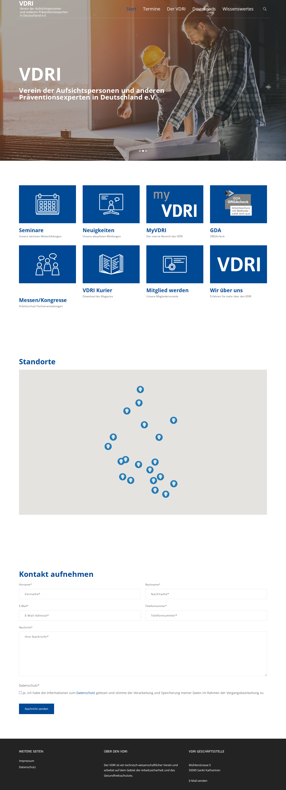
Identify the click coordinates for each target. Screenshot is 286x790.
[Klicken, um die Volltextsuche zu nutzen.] (264, 9)
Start (131, 9)
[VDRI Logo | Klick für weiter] (238, 264)
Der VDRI (176, 9)
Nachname (152, 584)
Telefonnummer (156, 606)
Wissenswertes (238, 9)
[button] (173, 420)
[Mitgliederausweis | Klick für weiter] (174, 264)
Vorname (25, 584)
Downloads (204, 9)
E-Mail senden (198, 781)
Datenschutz (29, 685)
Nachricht (26, 627)
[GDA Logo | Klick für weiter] (238, 204)
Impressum (26, 761)
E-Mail (23, 606)
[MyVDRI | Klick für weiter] (174, 204)
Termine (151, 9)
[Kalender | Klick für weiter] (47, 204)
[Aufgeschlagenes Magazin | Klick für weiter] (111, 264)
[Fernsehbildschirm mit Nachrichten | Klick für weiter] (111, 204)
